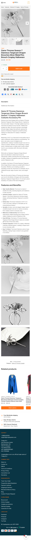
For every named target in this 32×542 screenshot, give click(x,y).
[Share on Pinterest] (11, 94)
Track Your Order (6, 481)
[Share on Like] (2, 94)
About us (3, 462)
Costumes (7, 7)
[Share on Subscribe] (16, 94)
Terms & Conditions (6, 468)
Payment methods (6, 485)
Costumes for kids (6, 508)
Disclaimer (4, 475)
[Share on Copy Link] (22, 94)
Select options (12, 407)
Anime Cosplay (5, 502)
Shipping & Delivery (6, 487)
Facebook (4, 514)
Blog (2, 492)
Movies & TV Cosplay (15, 7)
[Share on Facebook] (5, 94)
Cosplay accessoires (7, 504)
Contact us (4, 464)
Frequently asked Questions (9, 483)
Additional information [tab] (7, 105)
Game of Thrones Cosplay (18, 363)
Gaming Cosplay (5, 506)
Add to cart (19, 68)
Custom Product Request (8, 494)
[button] (6, 68)
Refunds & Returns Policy (8, 489)
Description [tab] (4, 101)
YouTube (3, 521)
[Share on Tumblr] (19, 94)
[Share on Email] (13, 94)
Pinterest (3, 516)
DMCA (3, 466)
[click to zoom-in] (15, 23)
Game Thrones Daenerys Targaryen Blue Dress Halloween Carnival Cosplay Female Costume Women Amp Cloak (12, 399)
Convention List (5, 473)
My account (4, 500)
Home (2, 7)
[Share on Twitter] (8, 94)
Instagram (4, 519)
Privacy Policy (5, 470)
